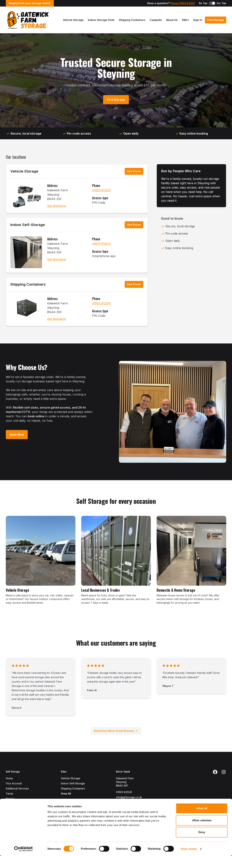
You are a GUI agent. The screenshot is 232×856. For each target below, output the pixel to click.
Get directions (56, 206)
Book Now (17, 434)
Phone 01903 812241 (182, 3)
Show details (189, 848)
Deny (201, 832)
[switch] (104, 849)
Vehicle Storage (73, 19)
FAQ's (185, 19)
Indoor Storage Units (101, 19)
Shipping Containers (132, 19)
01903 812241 (101, 190)
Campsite (156, 19)
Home (9, 778)
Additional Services (17, 788)
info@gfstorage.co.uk (129, 797)
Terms (9, 793)
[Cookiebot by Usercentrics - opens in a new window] (23, 849)
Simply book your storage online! (30, 3)
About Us (172, 19)
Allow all (201, 808)
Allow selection (202, 820)
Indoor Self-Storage (27, 225)
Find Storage (215, 19)
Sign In (197, 19)
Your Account (14, 783)
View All (66, 793)
